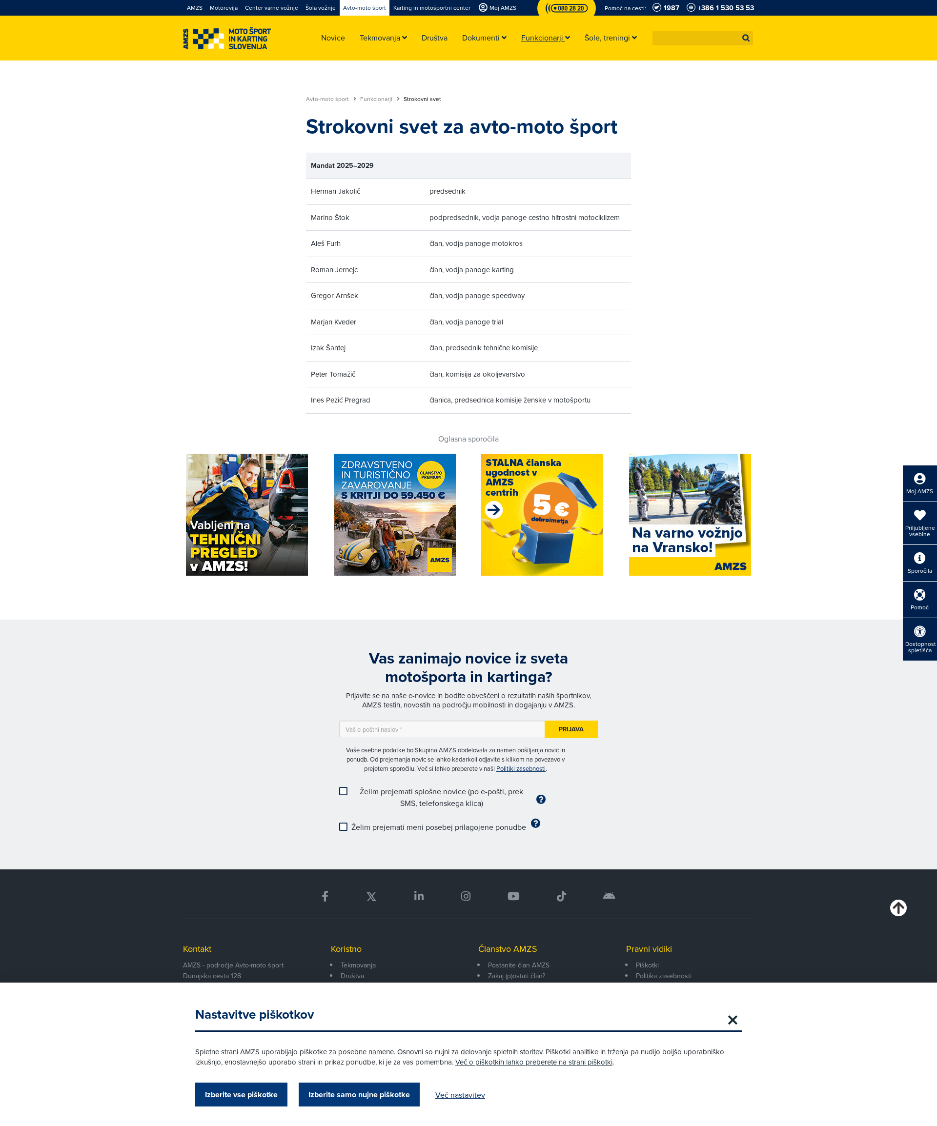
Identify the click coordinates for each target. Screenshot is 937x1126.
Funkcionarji (377, 99)
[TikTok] (561, 896)
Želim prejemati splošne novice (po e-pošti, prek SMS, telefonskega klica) (441, 797)
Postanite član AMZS (519, 965)
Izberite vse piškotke (241, 1094)
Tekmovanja (358, 965)
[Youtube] (513, 896)
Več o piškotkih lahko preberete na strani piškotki (533, 1062)
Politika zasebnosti (664, 976)
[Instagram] (465, 896)
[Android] (609, 896)
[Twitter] (371, 896)
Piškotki (647, 965)
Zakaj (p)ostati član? (516, 976)
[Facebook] (325, 896)
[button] (746, 38)
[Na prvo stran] (227, 38)
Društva (352, 976)
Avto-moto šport (328, 99)
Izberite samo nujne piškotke (359, 1094)
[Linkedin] (419, 896)
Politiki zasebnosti (521, 768)
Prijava (571, 729)
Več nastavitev (460, 1094)
